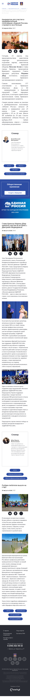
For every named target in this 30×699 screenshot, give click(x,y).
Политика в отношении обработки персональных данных (15, 679)
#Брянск (21, 165)
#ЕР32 (9, 165)
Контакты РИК (20, 633)
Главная (4, 8)
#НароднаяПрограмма (15, 474)
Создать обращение (15, 193)
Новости (23, 8)
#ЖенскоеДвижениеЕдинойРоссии (15, 478)
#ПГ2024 (15, 169)
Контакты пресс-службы (8, 638)
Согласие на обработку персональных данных (15, 681)
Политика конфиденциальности (15, 677)
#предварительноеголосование (15, 173)
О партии (6, 630)
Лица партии (20, 630)
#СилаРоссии (21, 610)
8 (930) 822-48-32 (15, 646)
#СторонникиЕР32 (15, 618)
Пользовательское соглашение (15, 675)
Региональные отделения (7, 634)
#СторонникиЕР (15, 614)
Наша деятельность (13, 8)
